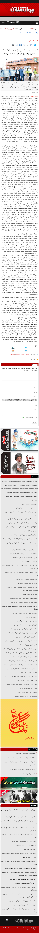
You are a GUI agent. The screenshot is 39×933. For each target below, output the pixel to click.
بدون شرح (34, 500)
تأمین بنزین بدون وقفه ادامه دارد (28, 645)
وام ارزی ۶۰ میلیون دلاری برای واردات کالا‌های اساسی (22, 554)
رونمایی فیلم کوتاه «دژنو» (30, 531)
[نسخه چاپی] (13, 45)
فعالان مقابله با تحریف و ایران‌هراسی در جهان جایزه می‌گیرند (20, 641)
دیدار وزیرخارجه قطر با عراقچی (28, 562)
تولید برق (12, 354)
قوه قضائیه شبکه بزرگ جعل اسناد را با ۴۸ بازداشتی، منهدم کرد (20, 665)
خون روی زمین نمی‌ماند (28, 774)
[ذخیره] (20, 45)
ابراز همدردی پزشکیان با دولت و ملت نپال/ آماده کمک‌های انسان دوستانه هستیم (20, 567)
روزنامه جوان (31, 346)
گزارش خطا (33, 360)
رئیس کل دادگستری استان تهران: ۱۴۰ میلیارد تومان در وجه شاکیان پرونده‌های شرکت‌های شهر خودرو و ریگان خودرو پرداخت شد (19, 486)
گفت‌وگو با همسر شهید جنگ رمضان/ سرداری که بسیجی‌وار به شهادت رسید (19, 763)
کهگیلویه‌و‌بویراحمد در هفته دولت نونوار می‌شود (24, 550)
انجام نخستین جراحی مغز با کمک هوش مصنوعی (23, 598)
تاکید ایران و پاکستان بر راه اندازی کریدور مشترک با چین (20, 868)
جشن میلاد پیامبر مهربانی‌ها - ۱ (28, 688)
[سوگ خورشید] (19, 462)
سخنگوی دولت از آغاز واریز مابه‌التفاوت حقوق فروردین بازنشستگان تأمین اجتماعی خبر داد (19, 895)
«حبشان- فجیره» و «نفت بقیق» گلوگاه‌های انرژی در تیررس (21, 669)
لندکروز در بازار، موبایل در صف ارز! (28, 673)
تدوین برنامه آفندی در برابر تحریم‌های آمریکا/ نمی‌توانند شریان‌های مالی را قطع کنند (22, 588)
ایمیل (36, 384)
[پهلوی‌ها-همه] (19, 796)
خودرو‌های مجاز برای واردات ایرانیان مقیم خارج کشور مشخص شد (19, 822)
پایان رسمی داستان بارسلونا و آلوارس (27, 621)
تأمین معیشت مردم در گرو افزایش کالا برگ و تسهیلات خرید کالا (20, 539)
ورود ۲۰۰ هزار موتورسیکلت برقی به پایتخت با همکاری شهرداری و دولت (19, 910)
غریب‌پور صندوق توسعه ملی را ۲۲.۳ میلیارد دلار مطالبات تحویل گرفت (19, 836)
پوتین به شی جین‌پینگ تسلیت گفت (27, 681)
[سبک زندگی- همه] (19, 722)
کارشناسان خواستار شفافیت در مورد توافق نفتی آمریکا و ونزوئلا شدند (19, 862)
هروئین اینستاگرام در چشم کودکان (27, 692)
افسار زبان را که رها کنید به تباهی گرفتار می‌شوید (24, 602)
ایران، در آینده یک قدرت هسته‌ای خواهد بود (25, 558)
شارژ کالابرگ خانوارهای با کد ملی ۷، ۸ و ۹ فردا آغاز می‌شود (21, 527)
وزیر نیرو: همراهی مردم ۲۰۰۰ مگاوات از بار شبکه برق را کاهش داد (19, 811)
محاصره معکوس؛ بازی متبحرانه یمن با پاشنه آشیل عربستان (21, 519)
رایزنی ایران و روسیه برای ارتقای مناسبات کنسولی (23, 535)
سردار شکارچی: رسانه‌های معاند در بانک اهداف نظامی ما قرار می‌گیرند (21, 574)
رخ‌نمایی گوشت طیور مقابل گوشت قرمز (25, 883)
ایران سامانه (4, 932)
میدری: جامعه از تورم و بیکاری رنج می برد (24, 905)
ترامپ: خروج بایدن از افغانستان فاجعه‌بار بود (25, 657)
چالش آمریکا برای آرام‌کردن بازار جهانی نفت (24, 842)
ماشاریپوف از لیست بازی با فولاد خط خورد (25, 696)
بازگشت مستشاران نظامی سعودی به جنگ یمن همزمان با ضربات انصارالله (20, 607)
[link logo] (16, 8)
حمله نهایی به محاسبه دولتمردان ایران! (26, 508)
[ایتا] (13, 351)
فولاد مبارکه (27, 354)
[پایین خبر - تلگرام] (26, 350)
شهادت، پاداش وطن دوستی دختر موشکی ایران (22, 769)
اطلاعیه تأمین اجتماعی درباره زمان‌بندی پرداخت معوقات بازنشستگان (19, 888)
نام (36, 375)
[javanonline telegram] (35, 45)
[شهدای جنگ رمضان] (19, 439)
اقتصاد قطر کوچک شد (30, 849)
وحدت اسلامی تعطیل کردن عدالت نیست (26, 579)
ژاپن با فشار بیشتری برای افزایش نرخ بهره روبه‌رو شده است (21, 677)
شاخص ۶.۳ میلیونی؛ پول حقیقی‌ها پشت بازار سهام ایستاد (21, 653)
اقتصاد (36, 41)
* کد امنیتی (34, 393)
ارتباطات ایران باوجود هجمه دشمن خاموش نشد (23, 879)
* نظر (36, 406)
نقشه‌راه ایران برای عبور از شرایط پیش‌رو (24, 753)
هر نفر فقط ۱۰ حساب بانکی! (29, 504)
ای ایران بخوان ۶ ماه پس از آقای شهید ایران (24, 625)
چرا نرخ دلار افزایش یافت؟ (28, 857)
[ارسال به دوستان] (17, 45)
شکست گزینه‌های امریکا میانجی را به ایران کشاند (23, 629)
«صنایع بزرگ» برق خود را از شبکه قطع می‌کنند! (19, 54)
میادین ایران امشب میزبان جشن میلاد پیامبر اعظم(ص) (22, 492)
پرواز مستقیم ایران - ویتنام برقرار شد (26, 845)
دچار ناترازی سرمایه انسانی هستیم (27, 583)
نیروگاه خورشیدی (20, 354)
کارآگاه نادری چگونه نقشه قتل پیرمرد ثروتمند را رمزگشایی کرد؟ (18, 758)
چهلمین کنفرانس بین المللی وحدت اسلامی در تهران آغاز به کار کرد (19, 649)
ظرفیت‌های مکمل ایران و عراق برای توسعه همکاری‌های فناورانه (19, 853)
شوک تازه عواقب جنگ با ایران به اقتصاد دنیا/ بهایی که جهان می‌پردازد (21, 513)
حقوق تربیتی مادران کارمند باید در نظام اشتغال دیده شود (21, 684)
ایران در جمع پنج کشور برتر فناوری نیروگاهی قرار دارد (22, 633)
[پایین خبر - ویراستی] (26, 348)
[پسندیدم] (37, 44)
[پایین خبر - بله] (13, 348)
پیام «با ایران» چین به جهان (29, 594)
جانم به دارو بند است (31, 617)
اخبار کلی (31, 41)
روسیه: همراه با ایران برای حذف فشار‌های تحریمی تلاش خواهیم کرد (20, 544)
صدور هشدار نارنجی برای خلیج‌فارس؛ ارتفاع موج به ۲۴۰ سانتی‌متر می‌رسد (19, 829)
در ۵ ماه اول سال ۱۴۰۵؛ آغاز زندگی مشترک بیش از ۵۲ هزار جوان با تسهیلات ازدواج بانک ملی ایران (19, 873)
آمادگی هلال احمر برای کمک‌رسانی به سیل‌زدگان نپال (23, 661)
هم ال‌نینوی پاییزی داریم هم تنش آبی (26, 637)
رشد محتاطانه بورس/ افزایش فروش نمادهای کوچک (22, 901)
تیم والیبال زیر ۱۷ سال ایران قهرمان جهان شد (25, 613)
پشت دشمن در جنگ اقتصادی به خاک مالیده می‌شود (23, 523)
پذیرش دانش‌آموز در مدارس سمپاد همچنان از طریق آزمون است (19, 481)
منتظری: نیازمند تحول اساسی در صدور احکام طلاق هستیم (21, 496)
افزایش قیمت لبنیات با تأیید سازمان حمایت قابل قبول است (20, 817)
